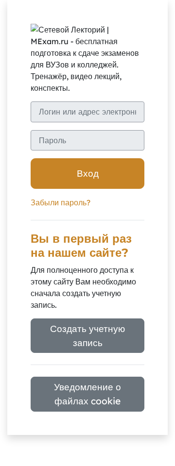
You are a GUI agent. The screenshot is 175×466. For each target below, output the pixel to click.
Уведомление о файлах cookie (87, 394)
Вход (88, 173)
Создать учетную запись (87, 336)
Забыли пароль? (60, 202)
